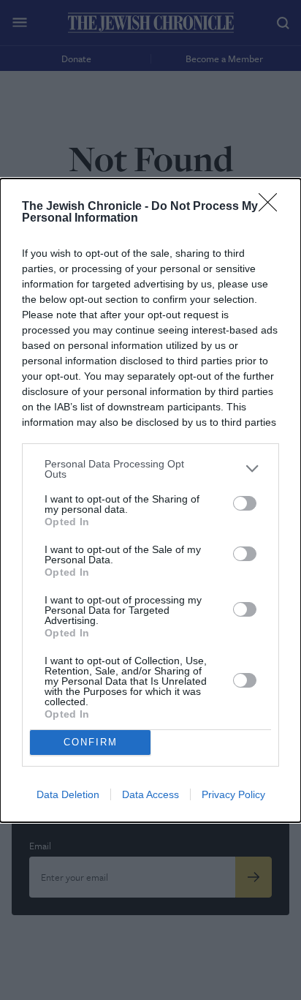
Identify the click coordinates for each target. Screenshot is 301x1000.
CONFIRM (91, 742)
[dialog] (150, 500)
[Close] (272, 207)
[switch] (244, 503)
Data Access (150, 794)
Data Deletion (68, 794)
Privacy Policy (233, 794)
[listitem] (150, 469)
